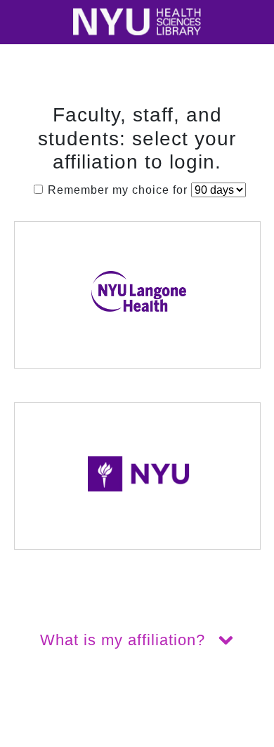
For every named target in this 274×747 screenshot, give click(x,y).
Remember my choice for (118, 190)
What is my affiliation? (125, 640)
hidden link (31, 738)
